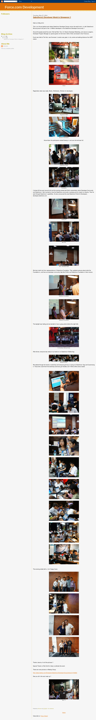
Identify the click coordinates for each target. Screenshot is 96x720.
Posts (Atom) (44, 716)
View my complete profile (7, 48)
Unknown (5, 46)
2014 (4, 36)
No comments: (51, 708)
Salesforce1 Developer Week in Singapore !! (52, 17)
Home (64, 712)
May (5, 37)
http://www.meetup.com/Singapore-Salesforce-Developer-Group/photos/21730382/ (55, 673)
